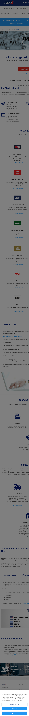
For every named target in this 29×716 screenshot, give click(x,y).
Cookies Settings (14, 704)
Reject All (14, 708)
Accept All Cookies (14, 713)
